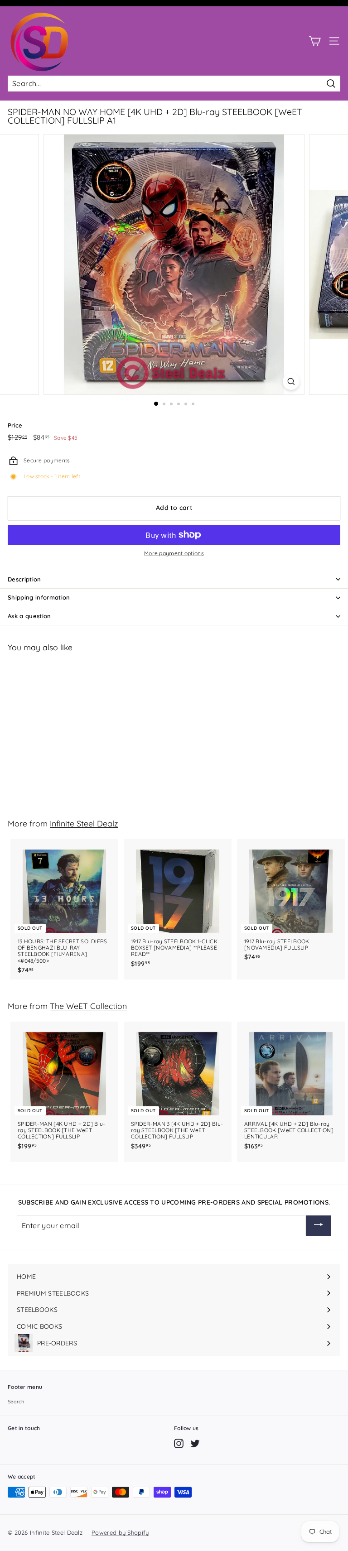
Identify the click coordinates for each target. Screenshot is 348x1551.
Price (15, 425)
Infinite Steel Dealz (84, 823)
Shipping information (39, 597)
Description (24, 579)
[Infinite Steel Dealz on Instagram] (179, 1443)
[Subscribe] (318, 1225)
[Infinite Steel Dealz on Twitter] (195, 1443)
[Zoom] (291, 381)
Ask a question (29, 615)
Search (16, 1401)
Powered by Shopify (120, 1532)
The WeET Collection (88, 1006)
